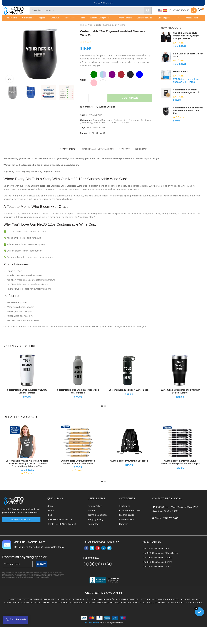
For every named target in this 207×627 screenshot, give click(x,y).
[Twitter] (93, 133)
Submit (41, 564)
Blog (49, 515)
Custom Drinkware (102, 120)
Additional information (98, 149)
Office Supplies (164, 18)
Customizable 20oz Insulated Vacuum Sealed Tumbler (27, 391)
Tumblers (113, 123)
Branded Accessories (130, 511)
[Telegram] (104, 133)
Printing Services (125, 18)
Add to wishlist (107, 107)
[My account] (194, 10)
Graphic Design (126, 515)
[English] (160, 10)
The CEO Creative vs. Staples (157, 558)
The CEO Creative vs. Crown (157, 567)
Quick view (48, 372)
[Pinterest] (97, 133)
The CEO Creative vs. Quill (156, 549)
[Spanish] (165, 10)
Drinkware (55, 18)
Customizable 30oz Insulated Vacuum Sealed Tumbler (180, 391)
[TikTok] (109, 564)
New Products (171, 28)
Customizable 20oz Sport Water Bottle (129, 390)
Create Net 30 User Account (61, 524)
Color (83, 80)
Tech (178, 18)
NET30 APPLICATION (103, 3)
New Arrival (99, 127)
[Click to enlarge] (9, 79)
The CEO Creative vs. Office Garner (160, 553)
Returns (91, 511)
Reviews (124, 149)
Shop (50, 506)
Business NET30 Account (60, 520)
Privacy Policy (95, 506)
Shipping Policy (95, 520)
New (89, 127)
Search (148, 10)
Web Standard (180, 72)
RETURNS (141, 149)
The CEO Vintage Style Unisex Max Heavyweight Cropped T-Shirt (186, 36)
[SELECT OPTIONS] (48, 365)
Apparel (42, 18)
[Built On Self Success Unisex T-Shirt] (166, 59)
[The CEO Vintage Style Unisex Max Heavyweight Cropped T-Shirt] (166, 40)
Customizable (28, 18)
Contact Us (93, 524)
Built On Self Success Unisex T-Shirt (188, 55)
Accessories (70, 18)
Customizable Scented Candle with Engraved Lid (186, 91)
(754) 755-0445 (181, 10)
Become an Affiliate (21, 520)
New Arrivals (100, 123)
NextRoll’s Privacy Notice (42, 577)
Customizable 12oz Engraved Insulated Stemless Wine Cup (188, 110)
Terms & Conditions (97, 515)
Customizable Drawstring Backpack (129, 461)
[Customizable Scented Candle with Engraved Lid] (166, 95)
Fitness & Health (191, 18)
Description (68, 149)
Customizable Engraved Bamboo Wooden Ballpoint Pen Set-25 (78, 462)
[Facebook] (89, 133)
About (50, 511)
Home (82, 18)
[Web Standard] (166, 77)
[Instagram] (97, 564)
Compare (88, 107)
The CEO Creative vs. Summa (157, 562)
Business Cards (126, 520)
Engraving (108, 25)
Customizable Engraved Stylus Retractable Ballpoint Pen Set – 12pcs (180, 462)
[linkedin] (100, 133)
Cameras (123, 524)
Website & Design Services (101, 18)
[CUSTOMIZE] (99, 436)
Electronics (124, 506)
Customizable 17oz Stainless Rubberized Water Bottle (78, 391)
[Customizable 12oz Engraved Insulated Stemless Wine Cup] (166, 114)
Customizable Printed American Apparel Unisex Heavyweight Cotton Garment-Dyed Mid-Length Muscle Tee (27, 463)
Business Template (145, 18)
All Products (12, 18)
